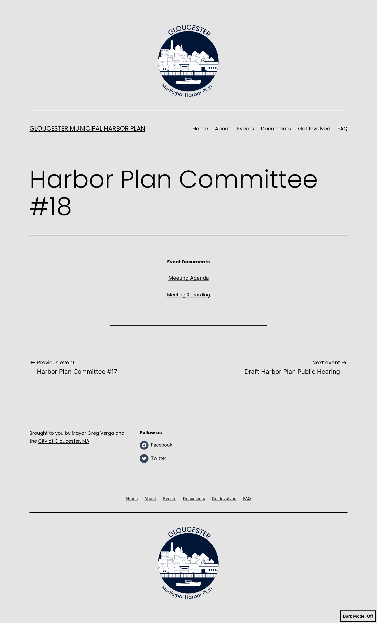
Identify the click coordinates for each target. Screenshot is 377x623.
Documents (276, 128)
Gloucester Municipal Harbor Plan (87, 128)
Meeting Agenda (188, 278)
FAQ (342, 128)
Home (200, 128)
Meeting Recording (188, 295)
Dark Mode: (354, 616)
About (222, 128)
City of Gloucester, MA (63, 441)
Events (245, 128)
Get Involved (314, 128)
